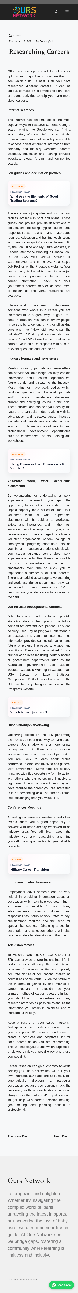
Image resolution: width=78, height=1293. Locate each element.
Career (17, 35)
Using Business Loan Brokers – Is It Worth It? (37, 466)
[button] (56, 12)
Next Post (61, 1136)
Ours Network (29, 1181)
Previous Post (18, 1136)
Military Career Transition (29, 869)
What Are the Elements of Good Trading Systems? (34, 198)
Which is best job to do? (28, 712)
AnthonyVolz (47, 41)
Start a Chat (64, 1285)
